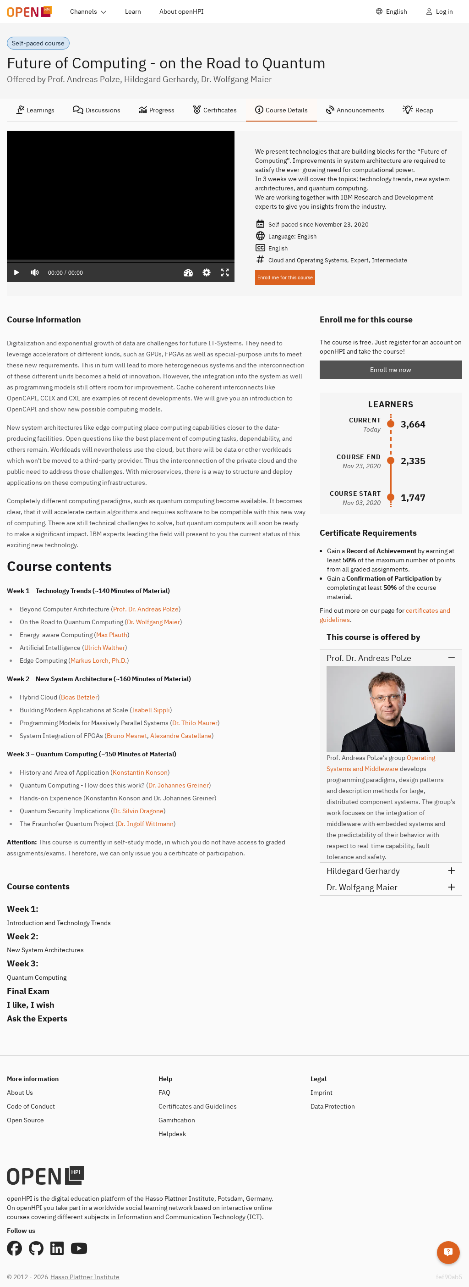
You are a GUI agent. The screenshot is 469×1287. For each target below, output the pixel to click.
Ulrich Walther (104, 648)
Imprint (322, 1092)
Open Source (25, 1120)
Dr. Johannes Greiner (178, 785)
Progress (162, 110)
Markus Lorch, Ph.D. (99, 660)
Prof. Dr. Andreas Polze (146, 609)
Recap (424, 110)
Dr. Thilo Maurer (195, 723)
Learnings (41, 110)
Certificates (220, 110)
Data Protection (333, 1106)
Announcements (360, 110)
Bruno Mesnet (127, 736)
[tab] (35, 110)
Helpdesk (172, 1134)
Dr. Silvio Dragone (138, 811)
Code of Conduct (31, 1106)
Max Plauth (111, 635)
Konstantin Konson (140, 772)
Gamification (176, 1120)
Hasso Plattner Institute (85, 1277)
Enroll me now (390, 370)
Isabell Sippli (151, 710)
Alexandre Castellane (181, 736)
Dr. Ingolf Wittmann (146, 824)
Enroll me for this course (285, 277)
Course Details (287, 110)
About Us (20, 1092)
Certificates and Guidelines (197, 1106)
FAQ (164, 1092)
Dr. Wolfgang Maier (153, 622)
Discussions (103, 110)
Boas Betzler (79, 697)
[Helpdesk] (448, 1252)
